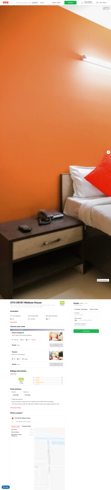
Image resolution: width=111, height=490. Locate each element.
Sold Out (56, 364)
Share (107, 7)
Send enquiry (86, 331)
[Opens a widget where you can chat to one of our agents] (6, 487)
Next (108, 152)
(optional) (80, 323)
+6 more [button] (33, 339)
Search (70, 2)
